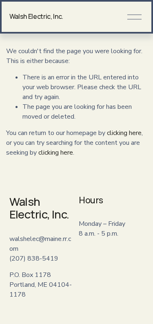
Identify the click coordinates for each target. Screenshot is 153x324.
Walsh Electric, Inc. (36, 16)
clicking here (124, 132)
